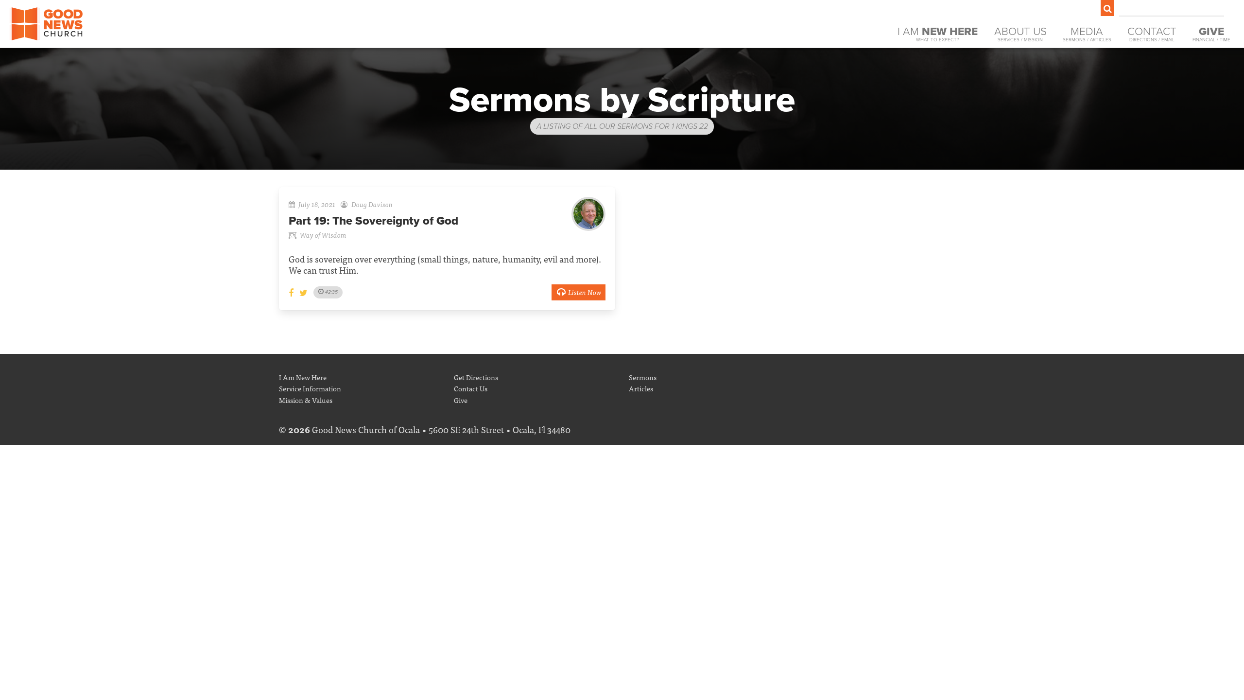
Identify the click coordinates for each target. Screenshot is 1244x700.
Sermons (643, 377)
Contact (1151, 34)
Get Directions (476, 377)
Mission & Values (305, 399)
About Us (1020, 34)
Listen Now (584, 292)
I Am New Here (303, 377)
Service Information (310, 388)
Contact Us (470, 388)
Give (460, 399)
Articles (641, 388)
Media (1087, 34)
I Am (938, 34)
